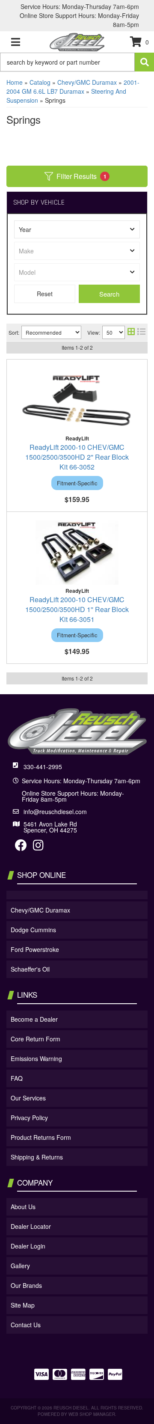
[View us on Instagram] (38, 847)
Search (109, 293)
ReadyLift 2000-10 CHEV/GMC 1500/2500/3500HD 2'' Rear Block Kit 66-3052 (77, 457)
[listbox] (77, 229)
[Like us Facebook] (21, 847)
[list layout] (141, 332)
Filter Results (81, 176)
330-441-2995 (43, 766)
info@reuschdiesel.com (55, 812)
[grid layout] (131, 332)
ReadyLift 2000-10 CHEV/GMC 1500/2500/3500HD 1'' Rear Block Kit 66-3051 (77, 609)
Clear (44, 294)
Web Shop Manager (91, 1414)
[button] (77, 62)
